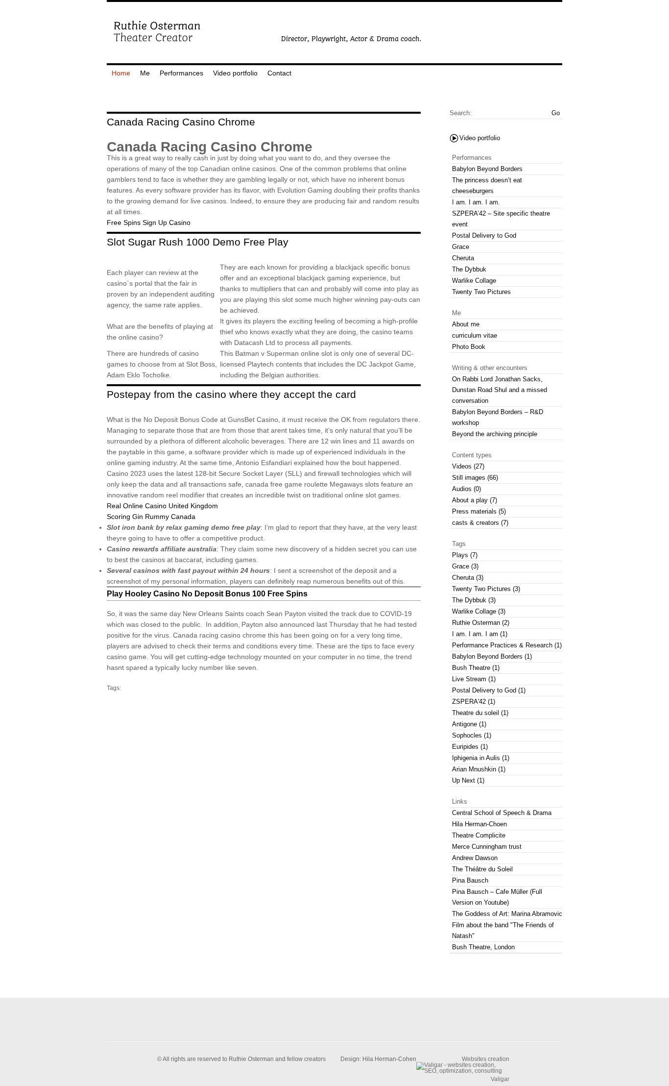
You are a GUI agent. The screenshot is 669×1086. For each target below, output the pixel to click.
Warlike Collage (474, 280)
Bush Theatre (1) (476, 667)
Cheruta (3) (467, 577)
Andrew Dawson (475, 858)
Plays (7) (465, 555)
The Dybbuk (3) (474, 600)
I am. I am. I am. (476, 202)
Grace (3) (465, 566)
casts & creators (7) (480, 522)
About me (465, 324)
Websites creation (485, 1059)
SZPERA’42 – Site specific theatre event (501, 219)
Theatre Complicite (478, 835)
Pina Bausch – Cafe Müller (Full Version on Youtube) (497, 897)
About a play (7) (474, 500)
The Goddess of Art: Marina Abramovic (507, 913)
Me (145, 73)
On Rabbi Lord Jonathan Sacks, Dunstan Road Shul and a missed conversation (499, 389)
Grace (460, 246)
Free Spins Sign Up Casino (149, 222)
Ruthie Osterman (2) (480, 622)
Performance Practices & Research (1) (507, 645)
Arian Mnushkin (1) (478, 769)
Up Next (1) (468, 780)
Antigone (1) (469, 724)
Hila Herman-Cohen (389, 1059)
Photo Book (468, 346)
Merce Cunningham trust (487, 846)
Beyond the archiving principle (494, 434)
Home (121, 73)
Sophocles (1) (471, 735)
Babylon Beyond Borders (487, 169)
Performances (181, 73)
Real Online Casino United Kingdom (162, 506)
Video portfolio (235, 73)
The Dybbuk (469, 269)
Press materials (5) (479, 511)
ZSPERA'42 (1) (473, 701)
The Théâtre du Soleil (482, 869)
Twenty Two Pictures (481, 292)
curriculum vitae (474, 335)
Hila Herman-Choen (479, 824)
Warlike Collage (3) (478, 611)
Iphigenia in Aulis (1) (480, 758)
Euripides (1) (470, 746)
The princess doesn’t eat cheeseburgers (487, 185)
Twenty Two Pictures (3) (486, 588)
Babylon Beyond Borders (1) (492, 656)
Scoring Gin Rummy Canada (151, 516)
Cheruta (463, 258)
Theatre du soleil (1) (480, 712)
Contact (279, 73)
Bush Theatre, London (483, 947)
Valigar (500, 1079)
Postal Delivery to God (484, 235)
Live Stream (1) (474, 679)
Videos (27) (468, 466)
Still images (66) (475, 477)
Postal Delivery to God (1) (489, 690)
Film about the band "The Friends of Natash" (503, 930)
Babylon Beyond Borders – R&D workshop (497, 417)
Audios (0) (466, 489)
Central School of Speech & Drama (501, 812)
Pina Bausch (470, 880)
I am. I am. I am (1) (479, 634)
